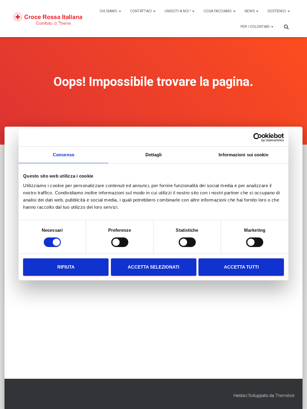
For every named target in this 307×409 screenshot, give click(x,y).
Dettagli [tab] (153, 154)
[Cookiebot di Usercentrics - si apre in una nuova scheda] (257, 137)
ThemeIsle (284, 395)
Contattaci (141, 11)
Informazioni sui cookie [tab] (243, 154)
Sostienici (277, 11)
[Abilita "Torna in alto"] (295, 397)
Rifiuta (66, 266)
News (250, 11)
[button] (119, 11)
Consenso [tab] (63, 154)
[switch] (119, 242)
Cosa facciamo (218, 11)
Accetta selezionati (153, 266)
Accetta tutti (241, 266)
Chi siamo (109, 11)
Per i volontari (255, 27)
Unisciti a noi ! (178, 11)
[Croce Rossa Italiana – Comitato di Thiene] (48, 18)
